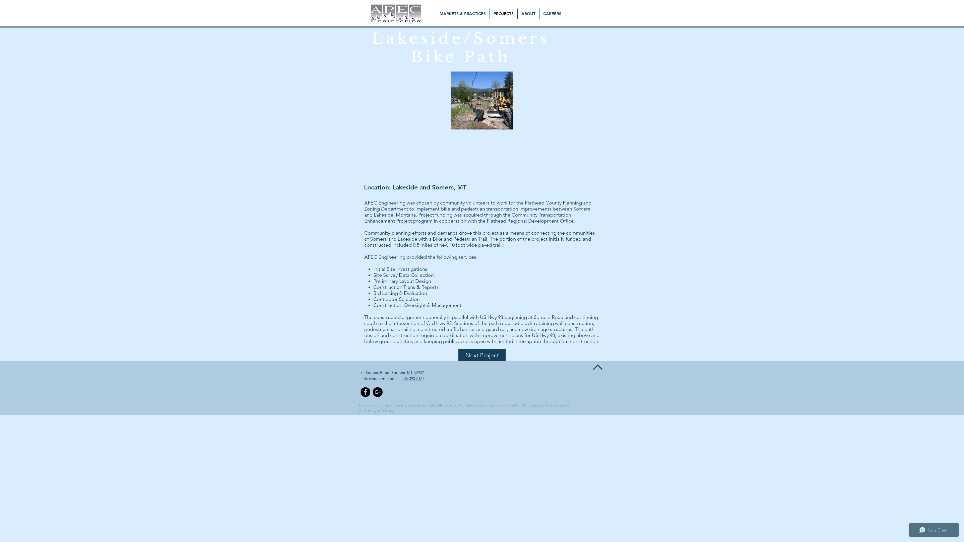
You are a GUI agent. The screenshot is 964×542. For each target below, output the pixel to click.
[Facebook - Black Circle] (365, 392)
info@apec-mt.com (379, 378)
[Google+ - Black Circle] (378, 392)
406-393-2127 (412, 378)
